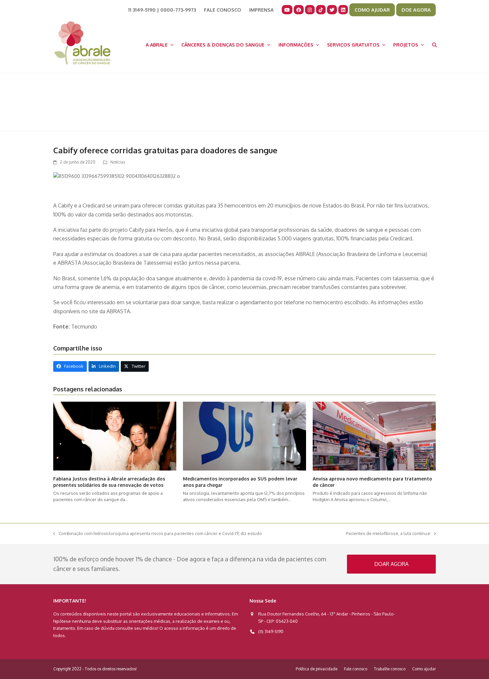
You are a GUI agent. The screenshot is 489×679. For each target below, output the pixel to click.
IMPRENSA (261, 10)
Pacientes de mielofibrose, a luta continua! (388, 534)
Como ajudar (424, 668)
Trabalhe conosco (390, 668)
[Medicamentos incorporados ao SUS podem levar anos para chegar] (244, 435)
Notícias (117, 162)
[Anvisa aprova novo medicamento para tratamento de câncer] (374, 435)
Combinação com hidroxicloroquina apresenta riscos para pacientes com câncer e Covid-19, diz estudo (157, 534)
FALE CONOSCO (222, 10)
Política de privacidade (316, 668)
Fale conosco (355, 668)
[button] (434, 44)
